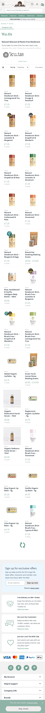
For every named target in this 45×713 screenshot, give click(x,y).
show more (22, 61)
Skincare (4, 15)
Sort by (12, 67)
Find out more (22, 609)
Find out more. (32, 703)
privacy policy (35, 588)
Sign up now (32, 583)
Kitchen (40, 15)
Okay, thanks (23, 709)
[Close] (42, 701)
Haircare (13, 15)
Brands (3, 23)
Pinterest (34, 667)
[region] (22, 706)
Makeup (22, 15)
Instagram (10, 667)
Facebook (18, 667)
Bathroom (31, 15)
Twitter (26, 667)
